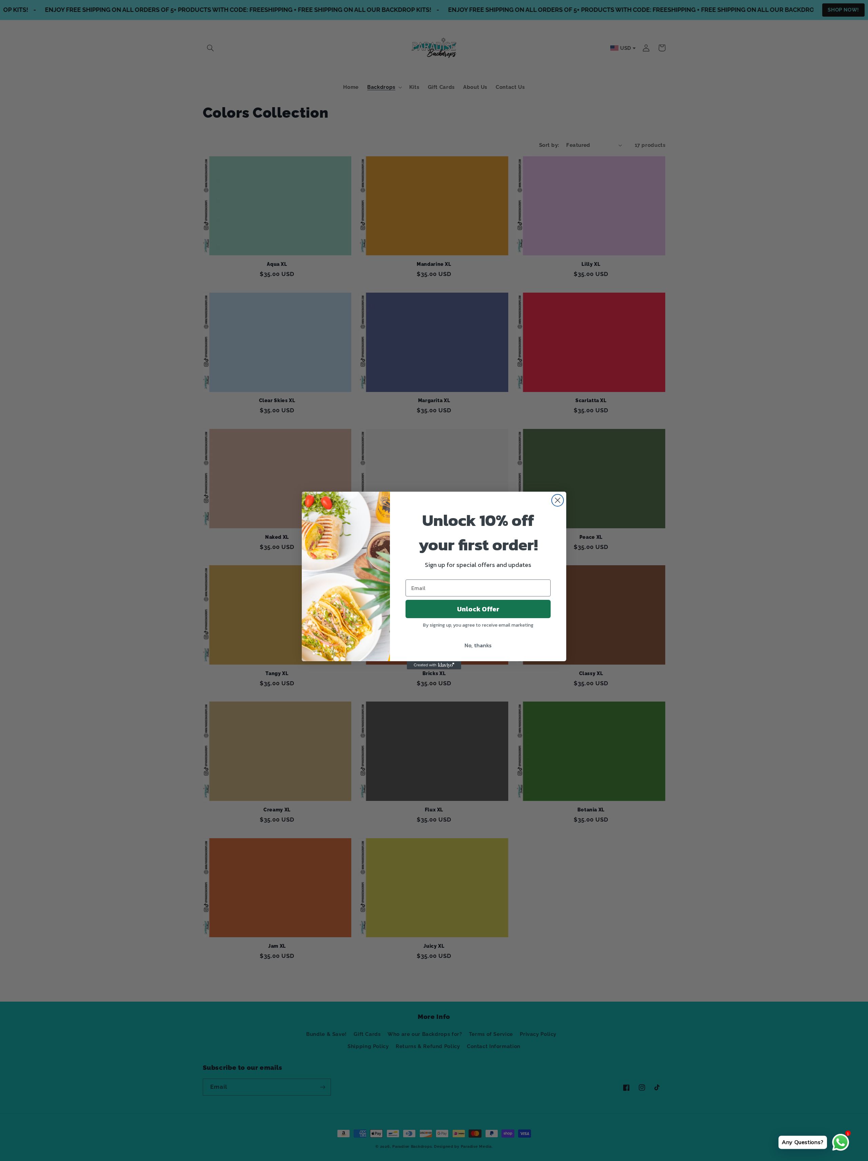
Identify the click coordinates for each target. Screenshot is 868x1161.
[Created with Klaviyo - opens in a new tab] (434, 665)
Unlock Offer (478, 609)
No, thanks (478, 645)
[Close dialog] (558, 500)
